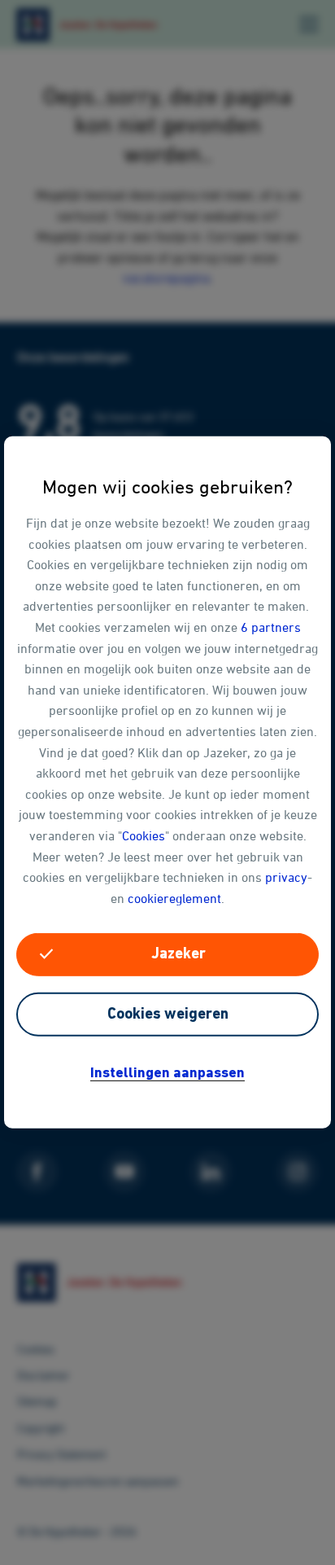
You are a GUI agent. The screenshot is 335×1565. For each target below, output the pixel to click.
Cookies (143, 835)
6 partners (271, 627)
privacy (286, 877)
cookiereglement (174, 897)
